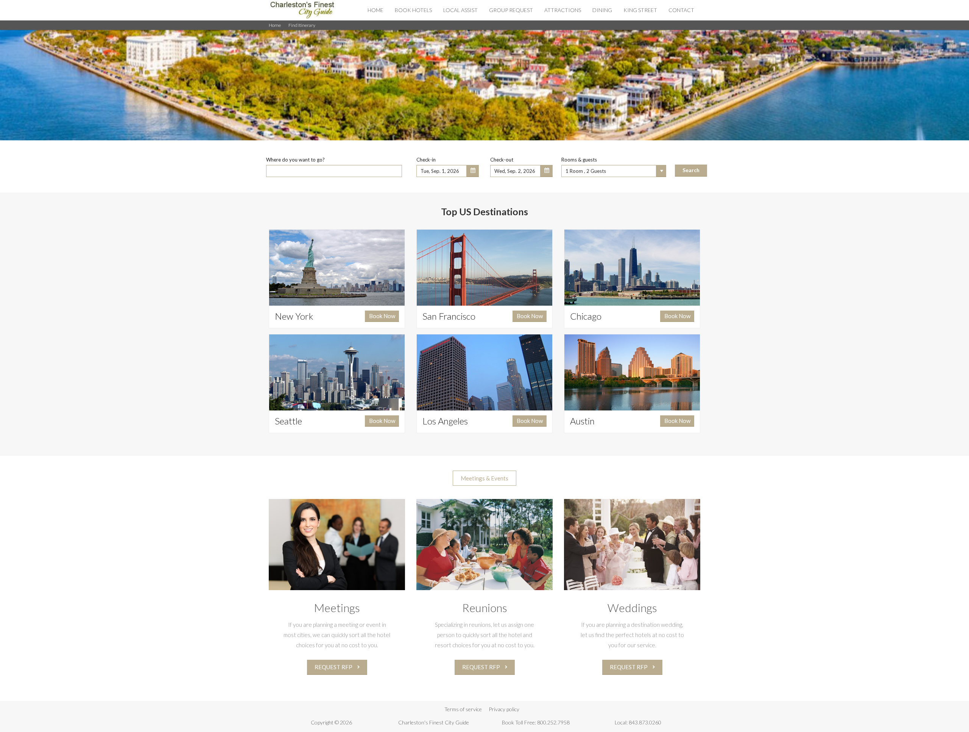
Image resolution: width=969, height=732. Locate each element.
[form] (484, 164)
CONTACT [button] (681, 10)
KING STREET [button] (640, 10)
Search (690, 170)
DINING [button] (602, 10)
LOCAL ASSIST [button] (460, 10)
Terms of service (463, 709)
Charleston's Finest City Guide (433, 722)
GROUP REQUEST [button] (511, 10)
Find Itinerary (301, 25)
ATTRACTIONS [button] (562, 10)
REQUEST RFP (334, 667)
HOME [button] (375, 10)
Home (275, 25)
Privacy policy (504, 709)
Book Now (382, 315)
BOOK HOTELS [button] (413, 10)
